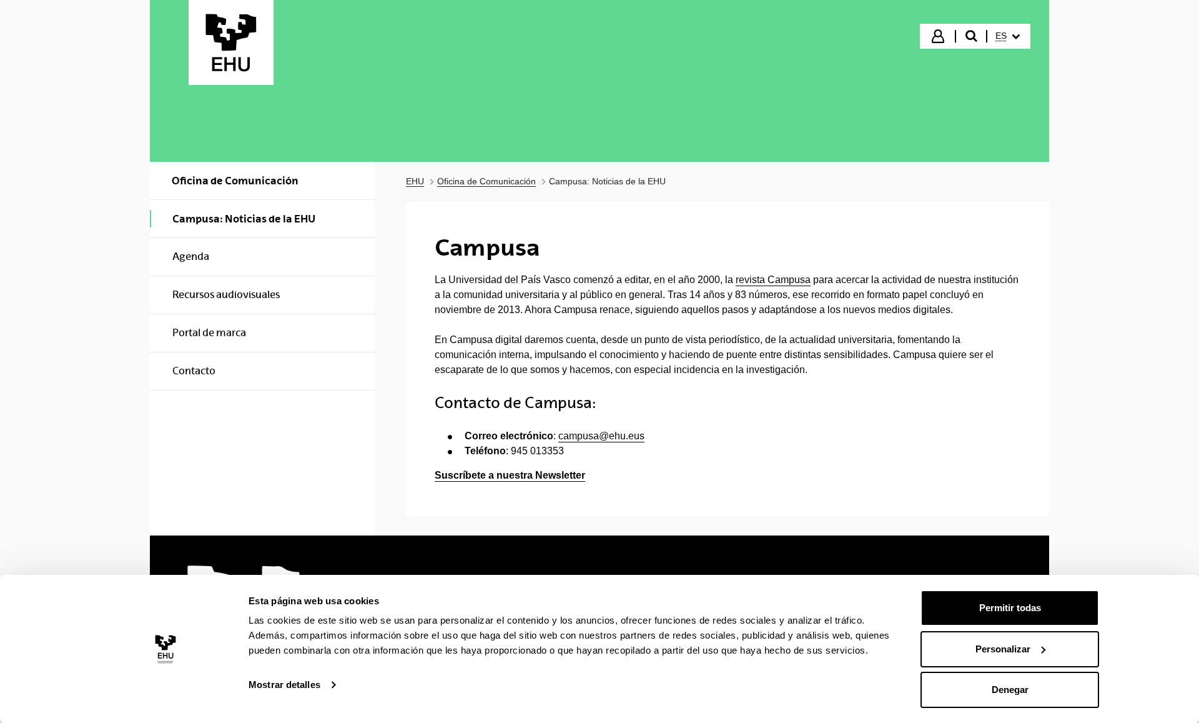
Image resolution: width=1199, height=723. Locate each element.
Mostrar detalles (284, 684)
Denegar (1010, 689)
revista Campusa (773, 279)
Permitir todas (1010, 607)
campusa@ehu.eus (601, 436)
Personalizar (1002, 649)
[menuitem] (1007, 36)
